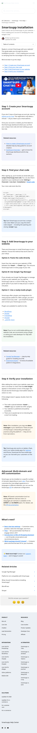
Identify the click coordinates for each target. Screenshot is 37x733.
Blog (22, 621)
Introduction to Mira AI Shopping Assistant (19, 535)
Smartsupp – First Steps (19, 20)
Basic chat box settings (12, 526)
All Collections (6, 20)
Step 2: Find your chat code (13, 67)
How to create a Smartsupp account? (18, 144)
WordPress (8, 311)
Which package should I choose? (15, 541)
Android (28, 450)
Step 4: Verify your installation (14, 71)
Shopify (6, 313)
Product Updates (26, 628)
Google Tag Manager (13, 356)
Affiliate (23, 634)
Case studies (24, 624)
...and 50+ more (9, 320)
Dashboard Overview (13, 150)
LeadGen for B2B (6, 697)
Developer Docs (25, 631)
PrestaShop (8, 316)
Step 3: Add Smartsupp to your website (17, 69)
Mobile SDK (5, 676)
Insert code (31, 182)
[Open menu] (33, 3)
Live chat (4, 624)
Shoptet (7, 318)
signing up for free (8, 116)
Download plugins (12, 361)
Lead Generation (6, 631)
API (10, 487)
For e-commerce (6, 710)
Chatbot (4, 628)
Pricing (4, 634)
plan (23, 481)
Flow (6, 531)
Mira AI (4, 621)
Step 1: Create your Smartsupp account (17, 65)
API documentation (12, 505)
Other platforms (6, 672)
